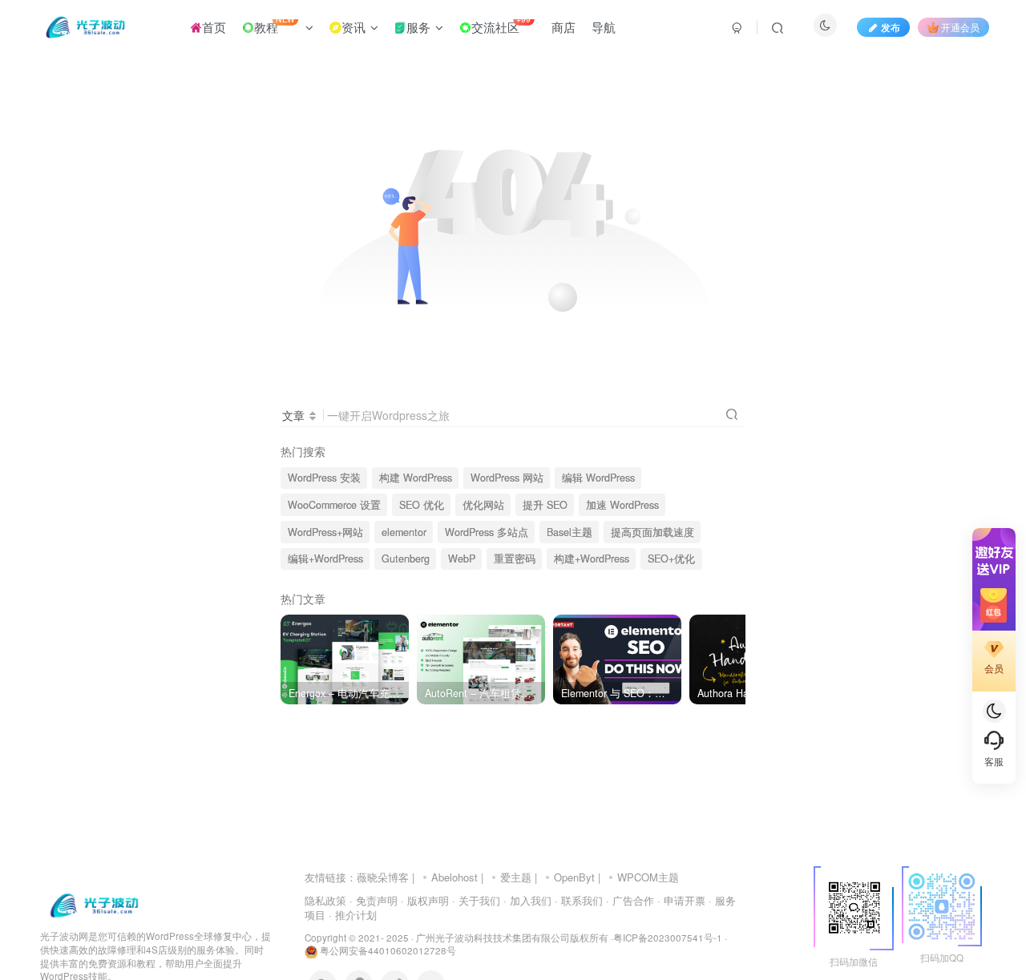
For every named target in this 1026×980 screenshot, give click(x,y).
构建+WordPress (591, 558)
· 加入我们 (527, 900)
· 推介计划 (353, 914)
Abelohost (454, 877)
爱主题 (515, 877)
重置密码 (514, 558)
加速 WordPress (622, 505)
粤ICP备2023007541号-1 (667, 937)
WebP (461, 558)
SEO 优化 (421, 505)
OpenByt (574, 877)
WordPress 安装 (324, 477)
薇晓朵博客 (383, 877)
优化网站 (483, 505)
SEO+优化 (671, 558)
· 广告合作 (630, 900)
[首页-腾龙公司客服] (94, 904)
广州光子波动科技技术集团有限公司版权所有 (512, 937)
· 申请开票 (681, 900)
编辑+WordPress (325, 558)
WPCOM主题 (648, 877)
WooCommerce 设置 (334, 505)
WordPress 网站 (507, 477)
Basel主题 (569, 532)
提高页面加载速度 (652, 532)
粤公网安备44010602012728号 (386, 950)
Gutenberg (406, 558)
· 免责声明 (373, 900)
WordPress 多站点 (486, 532)
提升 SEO (545, 505)
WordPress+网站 (325, 532)
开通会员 (960, 27)
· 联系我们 (579, 900)
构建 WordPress (415, 477)
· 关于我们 (476, 900)
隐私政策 (325, 900)
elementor (404, 532)
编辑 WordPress (598, 477)
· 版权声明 (425, 900)
